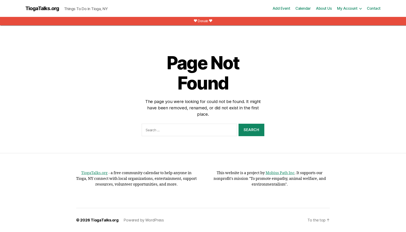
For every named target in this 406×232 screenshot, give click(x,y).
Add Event (281, 8)
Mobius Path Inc (280, 173)
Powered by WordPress (143, 220)
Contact (374, 8)
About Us (324, 8)
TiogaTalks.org (42, 8)
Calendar (303, 8)
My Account (347, 8)
